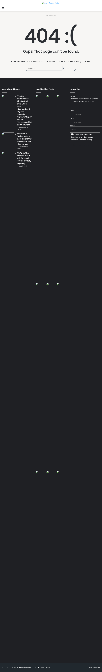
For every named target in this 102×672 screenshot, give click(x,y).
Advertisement (51, 15)
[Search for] (99, 8)
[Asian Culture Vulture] (51, 3)
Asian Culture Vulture (41, 667)
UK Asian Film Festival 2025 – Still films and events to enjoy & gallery (24, 158)
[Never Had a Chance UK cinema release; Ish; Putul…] (40, 376)
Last (72, 118)
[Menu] (3, 8)
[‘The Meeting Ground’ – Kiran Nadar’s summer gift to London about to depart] (61, 188)
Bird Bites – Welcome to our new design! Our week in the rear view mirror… (24, 138)
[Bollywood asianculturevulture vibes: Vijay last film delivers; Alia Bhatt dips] (51, 285)
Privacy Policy (85, 139)
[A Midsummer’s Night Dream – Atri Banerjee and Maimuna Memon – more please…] (51, 473)
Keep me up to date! (82, 145)
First (72, 110)
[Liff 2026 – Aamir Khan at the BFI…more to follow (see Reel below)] (40, 474)
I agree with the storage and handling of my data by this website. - (83, 137)
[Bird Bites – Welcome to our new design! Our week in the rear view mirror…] (9, 137)
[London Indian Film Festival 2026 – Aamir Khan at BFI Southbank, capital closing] (61, 564)
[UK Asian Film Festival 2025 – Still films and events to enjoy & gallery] (9, 156)
